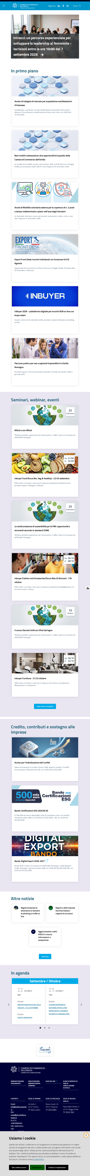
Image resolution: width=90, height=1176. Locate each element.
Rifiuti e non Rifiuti (23, 430)
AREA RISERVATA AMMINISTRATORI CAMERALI (34, 1083)
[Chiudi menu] (82, 4)
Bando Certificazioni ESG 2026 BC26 (31, 810)
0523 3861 (52, 1109)
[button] (79, 6)
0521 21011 (35, 1109)
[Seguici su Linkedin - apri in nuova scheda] (58, 5)
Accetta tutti (37, 1167)
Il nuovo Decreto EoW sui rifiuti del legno (33, 630)
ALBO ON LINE (50, 1081)
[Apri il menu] (3, 5)
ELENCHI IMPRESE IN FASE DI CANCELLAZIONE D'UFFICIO (70, 1084)
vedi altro (45, 956)
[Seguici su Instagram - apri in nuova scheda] (67, 5)
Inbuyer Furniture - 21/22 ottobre (30, 678)
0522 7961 (70, 1112)
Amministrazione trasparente (17, 1082)
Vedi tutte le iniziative (45, 706)
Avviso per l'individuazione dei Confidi (32, 762)
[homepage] (25, 5)
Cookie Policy (38, 1159)
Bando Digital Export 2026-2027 (29, 861)
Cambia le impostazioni (57, 1167)
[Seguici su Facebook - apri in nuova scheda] (62, 5)
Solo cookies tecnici (19, 1167)
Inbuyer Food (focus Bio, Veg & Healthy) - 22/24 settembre (41, 478)
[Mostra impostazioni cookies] (88, 588)
